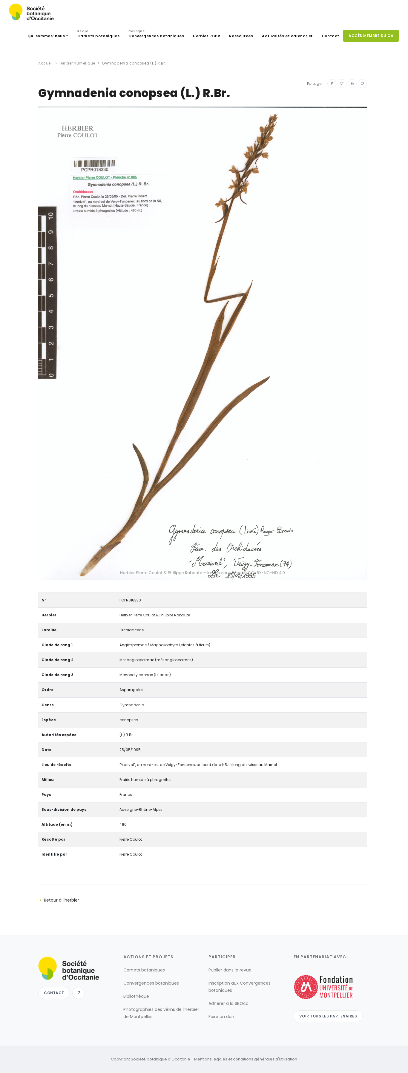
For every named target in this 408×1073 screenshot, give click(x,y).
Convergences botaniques (156, 34)
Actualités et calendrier (287, 36)
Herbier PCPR (206, 36)
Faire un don (221, 1017)
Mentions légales (210, 1059)
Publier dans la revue (229, 970)
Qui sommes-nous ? (47, 36)
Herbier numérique (77, 63)
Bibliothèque (136, 996)
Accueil (45, 63)
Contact (330, 36)
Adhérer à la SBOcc (228, 1003)
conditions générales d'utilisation (265, 1059)
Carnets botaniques (98, 34)
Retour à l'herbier (61, 900)
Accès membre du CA (371, 35)
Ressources (241, 36)
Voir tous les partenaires (328, 1016)
